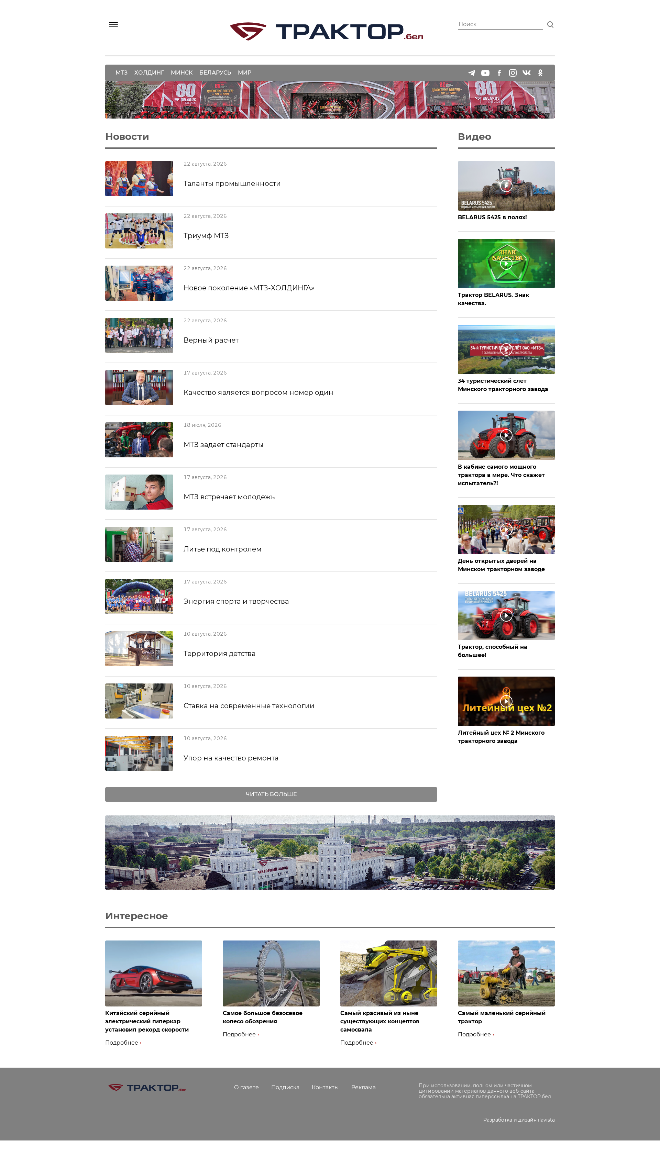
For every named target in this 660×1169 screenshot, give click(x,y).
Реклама (363, 1087)
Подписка (285, 1087)
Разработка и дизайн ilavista (519, 1120)
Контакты (325, 1087)
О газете (246, 1087)
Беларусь (215, 72)
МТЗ (122, 72)
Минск (181, 72)
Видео (474, 136)
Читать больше (271, 794)
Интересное (136, 915)
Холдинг (149, 72)
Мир (244, 72)
